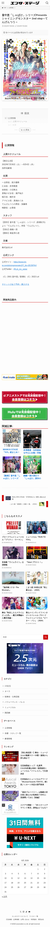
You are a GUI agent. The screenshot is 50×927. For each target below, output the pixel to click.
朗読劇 (7, 713)
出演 (14, 125)
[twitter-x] (21, 912)
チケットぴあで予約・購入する (15, 284)
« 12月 (4, 897)
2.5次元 (8, 686)
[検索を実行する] (45, 637)
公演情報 (12, 118)
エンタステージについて (20, 916)
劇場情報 (8, 739)
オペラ (7, 691)
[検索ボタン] (47, 3)
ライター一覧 (33, 916)
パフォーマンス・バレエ (15, 702)
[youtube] (29, 912)
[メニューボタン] (3, 3)
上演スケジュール (19, 121)
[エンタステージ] (25, 3)
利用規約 (34, 919)
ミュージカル (10, 707)
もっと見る (25, 130)
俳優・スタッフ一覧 (13, 733)
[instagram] (23, 912)
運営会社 (41, 919)
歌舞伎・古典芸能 (12, 697)
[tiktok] (26, 912)
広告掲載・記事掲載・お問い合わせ (17, 919)
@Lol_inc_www (20, 269)
